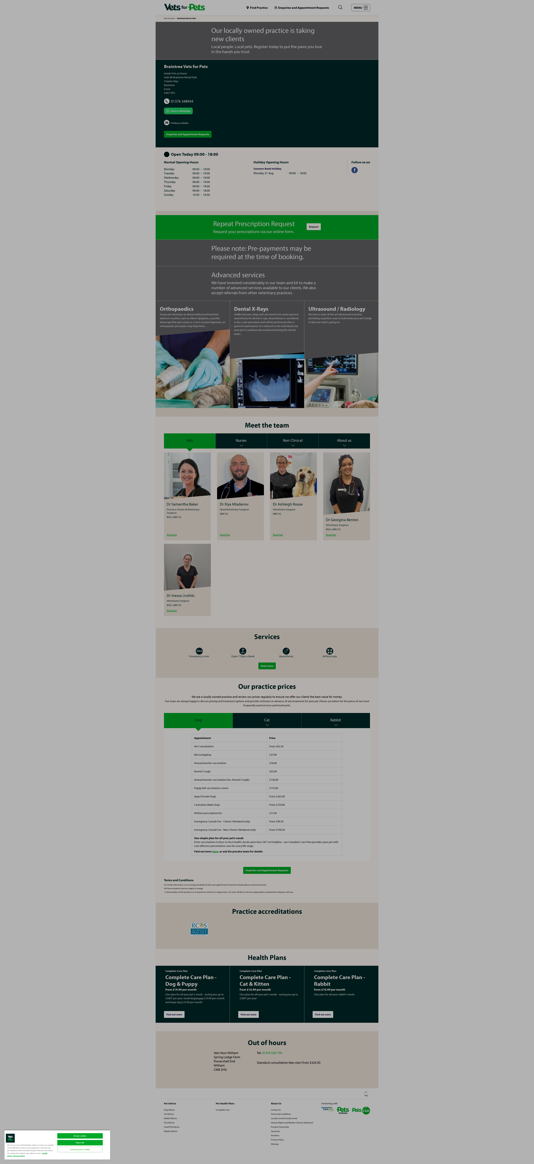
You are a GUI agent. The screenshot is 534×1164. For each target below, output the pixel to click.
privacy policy (19, 1156)
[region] (57, 1145)
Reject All (80, 1142)
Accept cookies (80, 1136)
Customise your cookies (80, 1149)
